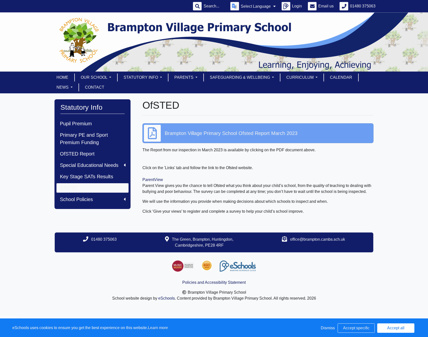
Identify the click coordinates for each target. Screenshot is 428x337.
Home (62, 77)
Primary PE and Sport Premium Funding (84, 138)
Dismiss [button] (328, 328)
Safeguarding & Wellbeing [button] (240, 77)
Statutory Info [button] (141, 77)
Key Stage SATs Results (86, 176)
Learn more (158, 328)
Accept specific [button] (356, 328)
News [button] (63, 87)
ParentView (152, 180)
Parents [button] (184, 77)
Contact (94, 87)
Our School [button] (94, 77)
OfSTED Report (77, 153)
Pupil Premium (76, 123)
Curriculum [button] (300, 77)
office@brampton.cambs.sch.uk (317, 239)
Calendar (341, 77)
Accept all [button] (395, 328)
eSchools (166, 298)
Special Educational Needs (89, 165)
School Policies (76, 199)
